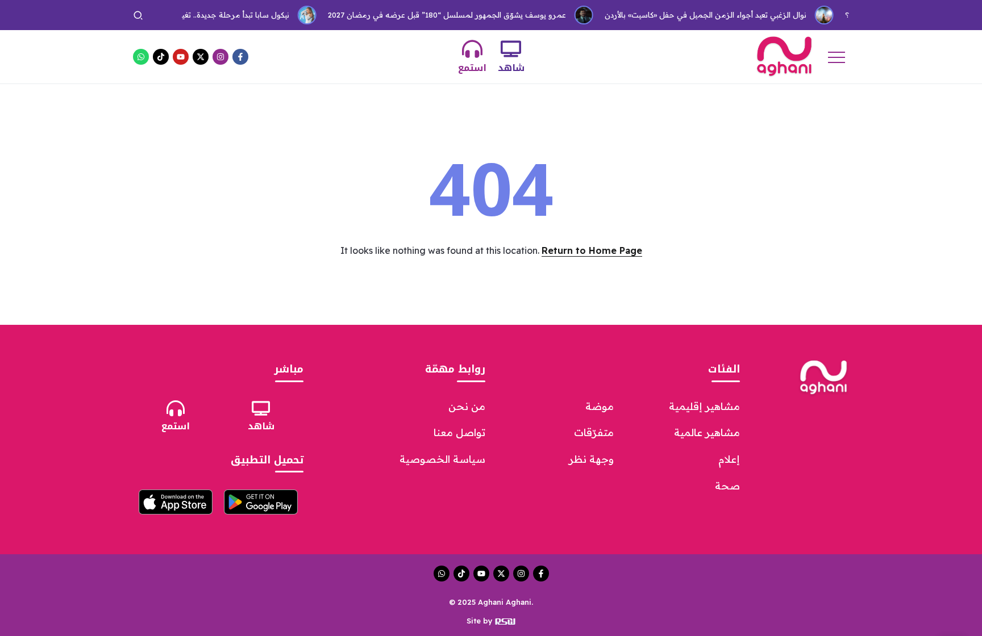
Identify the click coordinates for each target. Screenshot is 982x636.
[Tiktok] (161, 57)
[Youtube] (181, 57)
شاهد (511, 68)
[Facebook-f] (240, 57)
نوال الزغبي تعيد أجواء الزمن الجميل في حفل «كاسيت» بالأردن (696, 14)
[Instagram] (220, 57)
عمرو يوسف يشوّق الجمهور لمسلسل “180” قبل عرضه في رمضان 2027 (437, 14)
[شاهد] (511, 49)
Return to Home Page (592, 250)
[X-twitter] (201, 57)
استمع (472, 68)
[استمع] (472, 49)
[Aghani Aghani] (784, 55)
